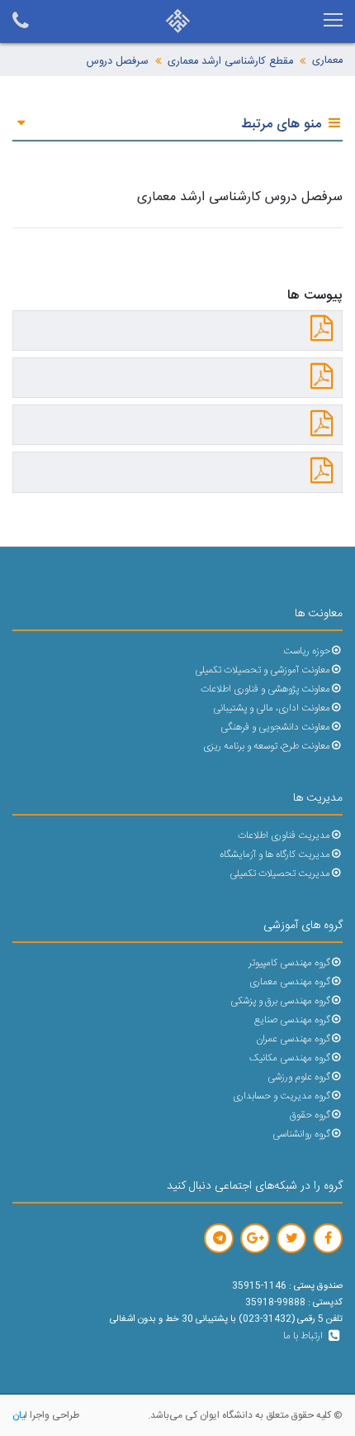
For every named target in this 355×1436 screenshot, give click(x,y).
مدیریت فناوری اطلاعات (284, 836)
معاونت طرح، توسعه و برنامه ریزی (266, 746)
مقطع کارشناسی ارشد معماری (230, 61)
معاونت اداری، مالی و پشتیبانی (271, 708)
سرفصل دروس (118, 61)
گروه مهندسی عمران (293, 1039)
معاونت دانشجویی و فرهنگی (275, 727)
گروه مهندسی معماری (289, 982)
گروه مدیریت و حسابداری (281, 1096)
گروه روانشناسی (301, 1134)
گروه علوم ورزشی (298, 1077)
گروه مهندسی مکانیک (289, 1058)
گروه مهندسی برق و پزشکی (280, 1001)
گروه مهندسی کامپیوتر (289, 963)
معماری (327, 60)
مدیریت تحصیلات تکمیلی (280, 874)
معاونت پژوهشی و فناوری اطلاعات (265, 689)
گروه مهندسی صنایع (292, 1020)
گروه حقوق (310, 1115)
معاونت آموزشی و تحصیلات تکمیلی (262, 670)
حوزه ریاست (306, 651)
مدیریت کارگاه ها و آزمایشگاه (275, 855)
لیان (19, 1415)
